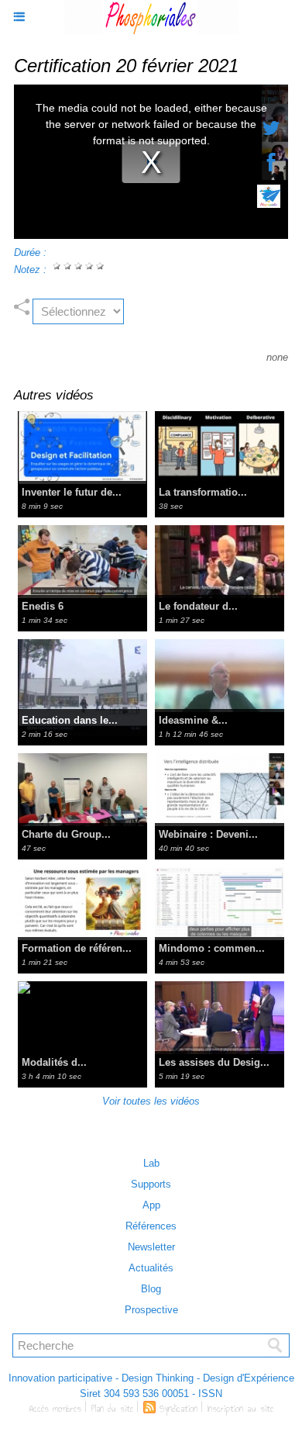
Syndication (178, 1409)
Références (151, 1226)
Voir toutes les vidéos (151, 1101)
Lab (151, 1163)
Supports (151, 1184)
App (151, 1205)
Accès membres (55, 1409)
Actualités (151, 1268)
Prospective (151, 1310)
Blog (151, 1289)
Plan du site (112, 1409)
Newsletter (151, 1247)
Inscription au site (240, 1409)
